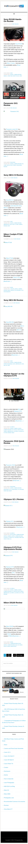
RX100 (17, 76)
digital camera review (15, 74)
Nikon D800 (7, 794)
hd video (20, 644)
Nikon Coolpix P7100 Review (13, 235)
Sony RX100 (18, 43)
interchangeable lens (9, 363)
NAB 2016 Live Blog (9, 786)
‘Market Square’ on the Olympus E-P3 (14, 375)
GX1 (23, 163)
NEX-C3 (14, 224)
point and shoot (12, 76)
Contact (6, 767)
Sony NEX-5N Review (13, 300)
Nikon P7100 (9, 258)
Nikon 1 (5, 76)
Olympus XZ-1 (10, 521)
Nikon (11, 287)
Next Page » (20, 655)
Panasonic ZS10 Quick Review (14, 442)
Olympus (12, 426)
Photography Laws (9, 797)
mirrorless (7, 224)
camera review (20, 534)
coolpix (12, 288)
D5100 (19, 643)
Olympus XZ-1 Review (14, 499)
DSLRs (6, 775)
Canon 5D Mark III (9, 759)
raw (8, 538)
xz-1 (11, 538)
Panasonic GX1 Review (11, 104)
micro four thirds (11, 165)
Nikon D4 (6, 790)
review (5, 166)
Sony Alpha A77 (8, 809)
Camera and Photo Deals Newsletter (13, 748)
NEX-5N (5, 365)
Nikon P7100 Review (15, 290)
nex (11, 224)
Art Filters (13, 534)
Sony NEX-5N (10, 322)
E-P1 (13, 572)
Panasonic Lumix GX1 (12, 129)
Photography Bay (14, 6)
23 (14, 655)
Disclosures (7, 771)
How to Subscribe (8, 778)
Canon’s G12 (16, 277)
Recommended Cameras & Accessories (14, 801)
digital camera (14, 428)
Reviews (6, 805)
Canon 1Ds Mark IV (9, 756)
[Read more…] (7, 281)
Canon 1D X (7, 752)
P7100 (22, 290)
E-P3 (13, 429)
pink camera (19, 224)
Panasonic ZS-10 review (18, 489)
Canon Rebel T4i (8, 763)
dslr (16, 644)
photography (7, 291)
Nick (19, 409)
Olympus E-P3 (18, 411)
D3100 (9, 634)
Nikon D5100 (9, 626)
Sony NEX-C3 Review (13, 175)
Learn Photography (9, 782)
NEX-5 (22, 326)
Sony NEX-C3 (10, 200)
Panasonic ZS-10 (8, 489)
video (12, 432)
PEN (6, 432)
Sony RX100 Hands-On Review (13, 20)
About (5, 744)
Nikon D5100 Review (13, 603)
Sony (11, 73)
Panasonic (12, 162)
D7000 (10, 636)
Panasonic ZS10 (10, 465)
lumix (5, 165)
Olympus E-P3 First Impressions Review (13, 548)
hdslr (15, 429)
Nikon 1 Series (11, 63)
